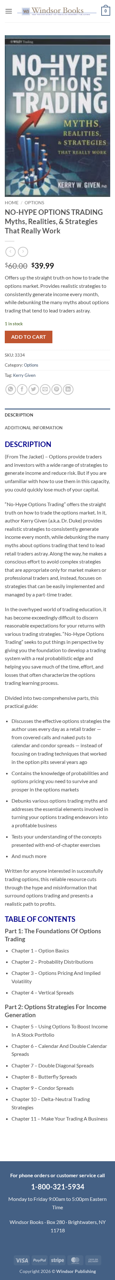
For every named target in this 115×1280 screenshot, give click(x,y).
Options (34, 202)
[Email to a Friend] (45, 389)
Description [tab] (19, 414)
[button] (8, 11)
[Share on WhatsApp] (10, 389)
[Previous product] (23, 252)
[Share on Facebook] (22, 389)
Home (12, 202)
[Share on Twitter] (33, 389)
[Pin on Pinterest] (56, 389)
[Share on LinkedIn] (68, 389)
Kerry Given (24, 375)
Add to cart (28, 337)
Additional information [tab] (34, 427)
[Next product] (10, 252)
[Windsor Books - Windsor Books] (56, 11)
